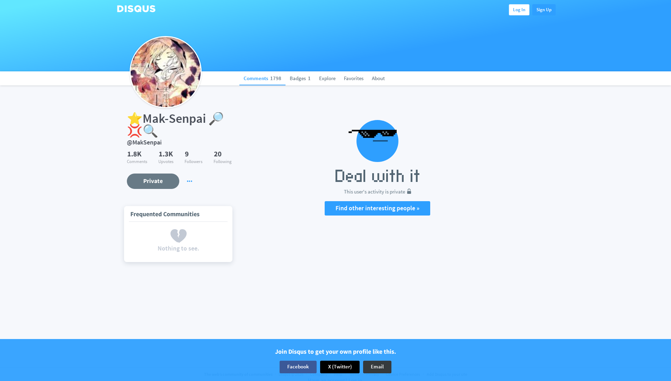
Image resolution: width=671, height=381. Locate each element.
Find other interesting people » (377, 208)
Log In (519, 10)
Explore (327, 78)
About (378, 78)
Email (377, 367)
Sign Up (543, 10)
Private (153, 181)
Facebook (298, 367)
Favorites (353, 78)
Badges (300, 78)
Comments (262, 78)
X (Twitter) (340, 367)
